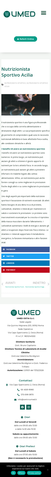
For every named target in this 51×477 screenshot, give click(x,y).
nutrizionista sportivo (15, 83)
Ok (13, 473)
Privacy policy (34, 473)
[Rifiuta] (47, 469)
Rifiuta (21, 473)
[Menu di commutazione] (43, 13)
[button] (25, 249)
